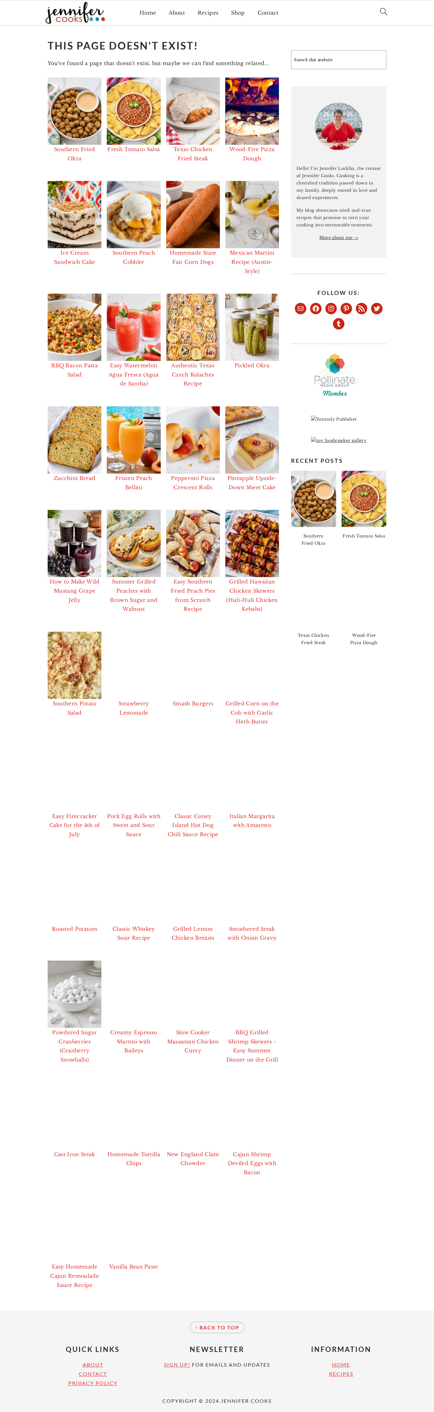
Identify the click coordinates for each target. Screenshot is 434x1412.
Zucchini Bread (74, 478)
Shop (238, 13)
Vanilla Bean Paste (133, 1266)
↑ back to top (217, 1327)
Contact (268, 13)
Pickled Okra (252, 365)
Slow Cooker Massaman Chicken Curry (193, 1041)
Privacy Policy (93, 1383)
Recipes (208, 13)
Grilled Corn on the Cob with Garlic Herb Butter (252, 712)
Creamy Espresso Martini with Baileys (133, 1041)
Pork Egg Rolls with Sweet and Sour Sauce (133, 825)
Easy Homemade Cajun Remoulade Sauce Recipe (74, 1275)
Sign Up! (177, 1365)
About (177, 13)
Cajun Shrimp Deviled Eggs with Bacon (252, 1163)
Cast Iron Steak (74, 1154)
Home (147, 13)
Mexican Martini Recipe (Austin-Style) (252, 262)
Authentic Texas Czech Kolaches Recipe (192, 374)
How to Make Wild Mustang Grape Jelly (75, 590)
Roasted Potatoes (74, 929)
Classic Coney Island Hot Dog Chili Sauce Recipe (193, 825)
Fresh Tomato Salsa (133, 149)
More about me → (338, 237)
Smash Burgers (193, 703)
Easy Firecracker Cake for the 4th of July (74, 825)
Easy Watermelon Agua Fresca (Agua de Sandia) (134, 374)
